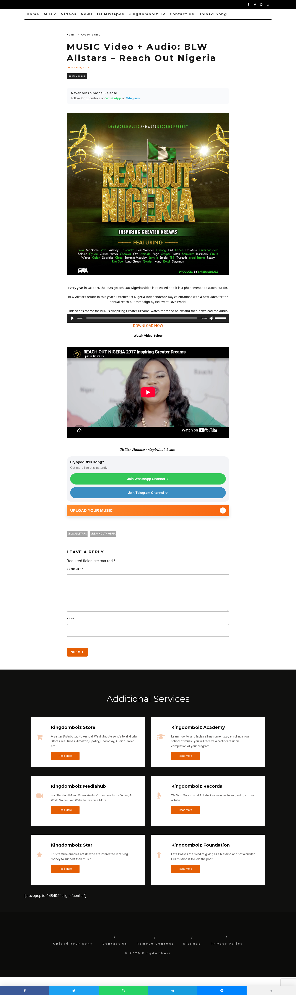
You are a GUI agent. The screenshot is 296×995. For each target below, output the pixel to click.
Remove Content (155, 943)
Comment (75, 569)
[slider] (221, 318)
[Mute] (211, 318)
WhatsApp (114, 98)
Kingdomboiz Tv (146, 14)
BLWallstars (78, 533)
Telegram (133, 98)
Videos (68, 14)
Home (33, 14)
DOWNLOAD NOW (148, 325)
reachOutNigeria (103, 533)
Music (50, 14)
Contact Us (182, 14)
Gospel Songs (76, 76)
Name (71, 618)
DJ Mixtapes (110, 14)
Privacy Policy (227, 943)
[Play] (72, 318)
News (87, 14)
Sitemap (192, 943)
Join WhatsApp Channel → (148, 479)
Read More (65, 755)
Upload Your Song (73, 943)
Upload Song (212, 14)
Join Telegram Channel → (148, 493)
